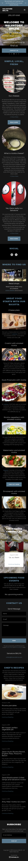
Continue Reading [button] (14, 564)
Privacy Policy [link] (9, 647)
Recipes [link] (21, 538)
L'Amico (6, 404)
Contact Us (14, 50)
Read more (14, 122)
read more (14, 238)
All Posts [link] (7, 538)
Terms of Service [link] (19, 647)
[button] (24, 9)
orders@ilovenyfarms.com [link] (14, 657)
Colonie (5, 470)
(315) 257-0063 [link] (14, 15)
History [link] (14, 538)
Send (14, 640)
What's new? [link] (15, 539)
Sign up (14, 841)
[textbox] (14, 614)
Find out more (14, 484)
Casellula (14, 334)
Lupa (5, 437)
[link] (10, 10)
